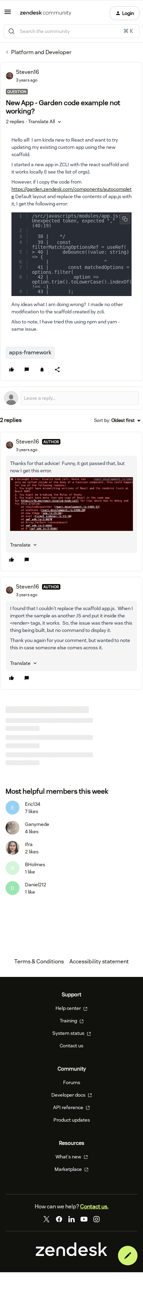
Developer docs (68, 1095)
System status (68, 1033)
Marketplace (68, 1169)
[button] (7, 14)
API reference (68, 1107)
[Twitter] (46, 1219)
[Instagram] (96, 1219)
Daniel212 (35, 884)
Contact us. (94, 1206)
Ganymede (37, 824)
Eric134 (32, 804)
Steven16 (27, 72)
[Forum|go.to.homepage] (45, 13)
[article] (71, 501)
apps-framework (30, 352)
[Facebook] (59, 1219)
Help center (69, 1008)
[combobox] (71, 31)
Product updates (71, 1120)
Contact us (71, 1045)
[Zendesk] (71, 1254)
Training (69, 1021)
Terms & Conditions (39, 961)
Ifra (29, 844)
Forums (71, 1082)
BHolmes (35, 864)
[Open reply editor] (71, 398)
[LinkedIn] (71, 1219)
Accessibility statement (99, 961)
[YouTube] (84, 1219)
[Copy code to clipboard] (125, 219)
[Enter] (11, 31)
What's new (69, 1157)
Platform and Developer (41, 52)
